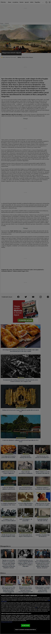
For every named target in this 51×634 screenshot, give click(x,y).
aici (36, 607)
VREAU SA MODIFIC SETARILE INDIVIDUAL (25, 629)
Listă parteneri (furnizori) (6, 621)
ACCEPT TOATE (25, 625)
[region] (25, 613)
